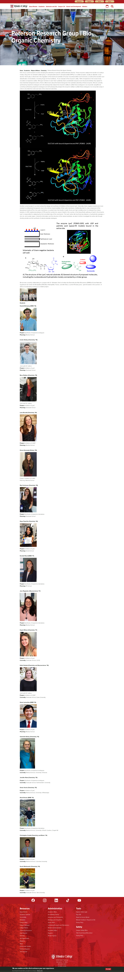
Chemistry (43, 70)
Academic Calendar (25, 914)
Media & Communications (54, 928)
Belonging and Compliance (55, 920)
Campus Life (61, 6)
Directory (22, 936)
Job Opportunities (24, 938)
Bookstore (22, 920)
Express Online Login (81, 912)
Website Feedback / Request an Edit (85, 920)
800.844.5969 (62, 964)
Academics (42, 6)
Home (21, 70)
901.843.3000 (62, 966)
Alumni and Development (73, 6)
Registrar (50, 933)
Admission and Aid (51, 6)
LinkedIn (56, 900)
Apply (89, 1)
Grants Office (51, 922)
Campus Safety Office (82, 930)
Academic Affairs (52, 912)
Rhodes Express (52, 936)
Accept (108, 969)
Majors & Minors (35, 70)
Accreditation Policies (53, 914)
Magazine (22, 941)
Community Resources (26, 930)
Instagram (44, 900)
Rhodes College (19, 6)
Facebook (33, 900)
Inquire (79, 1)
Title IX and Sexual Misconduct (84, 933)
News (21, 944)
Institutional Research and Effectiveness (58, 925)
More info (40, 970)
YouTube (79, 900)
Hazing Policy (79, 935)
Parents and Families (25, 946)
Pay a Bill (78, 914)
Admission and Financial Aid (55, 917)
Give (109, 1)
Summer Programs (25, 949)
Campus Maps (23, 922)
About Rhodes (33, 6)
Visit (99, 1)
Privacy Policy (79, 922)
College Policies (24, 928)
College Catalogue (25, 925)
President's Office (52, 930)
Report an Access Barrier (82, 917)
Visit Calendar (23, 952)
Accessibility (23, 917)
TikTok (67, 900)
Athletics (84, 6)
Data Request (23, 933)
